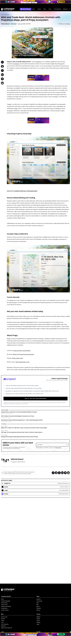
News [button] (33, 9)
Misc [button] (45, 9)
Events (2, 620)
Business (39, 599)
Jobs (2, 622)
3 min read (13, 24)
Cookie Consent (5, 610)
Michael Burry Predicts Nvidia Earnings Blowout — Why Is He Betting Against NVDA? (22, 420)
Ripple (6, 426)
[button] (57, 9)
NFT (38, 604)
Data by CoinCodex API (6, 627)
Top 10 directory (5, 624)
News (2, 426)
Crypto (6, 430)
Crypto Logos (4, 616)
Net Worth (3, 626)
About (2, 599)
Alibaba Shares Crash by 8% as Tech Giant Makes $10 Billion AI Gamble (19, 412)
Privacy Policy (58, 447)
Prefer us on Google (64, 24)
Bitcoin (38, 606)
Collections (65, 9)
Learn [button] (50, 9)
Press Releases (57, 9)
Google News (4, 608)
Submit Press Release (6, 606)
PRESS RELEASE (5, 14)
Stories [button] (39, 9)
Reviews (3, 618)
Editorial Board (5, 24)
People (38, 618)
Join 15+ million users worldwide (35, 398)
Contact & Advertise (5, 601)
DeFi (38, 602)
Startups (38, 622)
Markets (38, 616)
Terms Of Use (4, 604)
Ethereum (39, 608)
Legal (38, 624)
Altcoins (38, 610)
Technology (39, 601)
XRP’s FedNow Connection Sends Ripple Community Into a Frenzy (17, 416)
